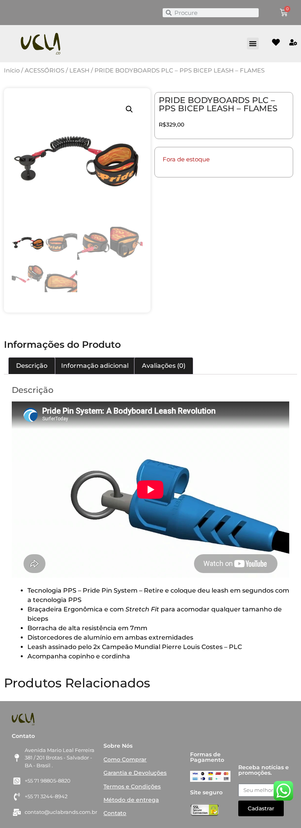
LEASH (79, 70)
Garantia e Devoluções (135, 772)
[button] (253, 43)
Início (12, 70)
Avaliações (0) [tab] (163, 365)
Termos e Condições (132, 786)
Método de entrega (131, 799)
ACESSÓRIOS (44, 70)
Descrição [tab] (31, 365)
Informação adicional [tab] (95, 365)
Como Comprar (125, 759)
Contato (114, 813)
